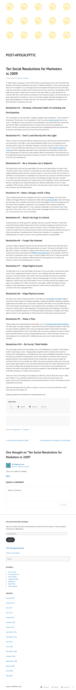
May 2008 (9, 676)
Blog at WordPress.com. (14, 686)
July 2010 (9, 642)
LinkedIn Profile (13, 579)
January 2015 (10, 603)
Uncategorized (16, 429)
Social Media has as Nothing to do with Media (55, 440)
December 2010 (11, 632)
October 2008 (10, 656)
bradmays (26, 78)
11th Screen (12, 572)
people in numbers (55, 299)
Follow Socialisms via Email (17, 522)
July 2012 (9, 608)
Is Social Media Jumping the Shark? (17, 440)
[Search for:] (38, 559)
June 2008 (9, 671)
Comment (63, 505)
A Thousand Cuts (13, 574)
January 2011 (10, 627)
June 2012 (9, 613)
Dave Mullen (12, 577)
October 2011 (10, 622)
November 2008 (11, 651)
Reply (8, 476)
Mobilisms (11, 581)
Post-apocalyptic (21, 55)
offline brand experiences (41, 253)
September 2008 (11, 661)
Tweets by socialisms (13, 553)
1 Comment (25, 429)
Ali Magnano (16, 464)
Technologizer (12, 586)
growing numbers (52, 200)
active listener (54, 120)
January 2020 (10, 598)
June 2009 (9, 647)
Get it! (10, 540)
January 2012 (10, 617)
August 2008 (10, 666)
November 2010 (11, 637)
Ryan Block (11, 584)
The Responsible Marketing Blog (56, 324)
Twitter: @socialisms (15, 548)
